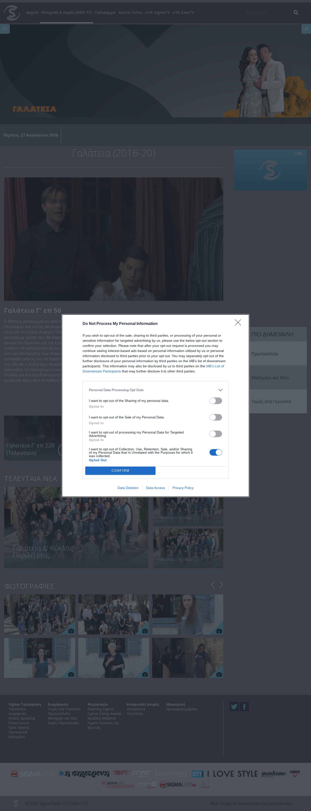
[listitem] (155, 390)
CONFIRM (121, 470)
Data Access (155, 488)
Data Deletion (128, 488)
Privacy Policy (183, 488)
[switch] (215, 400)
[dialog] (155, 405)
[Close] (239, 324)
